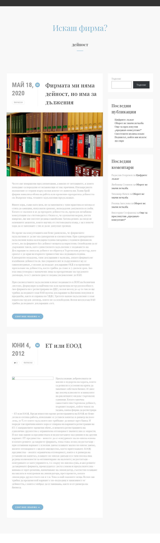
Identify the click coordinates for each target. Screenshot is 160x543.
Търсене (116, 78)
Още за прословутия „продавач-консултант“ (129, 216)
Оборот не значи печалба (129, 123)
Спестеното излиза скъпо (129, 133)
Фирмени (18, 102)
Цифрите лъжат (124, 119)
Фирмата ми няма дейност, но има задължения (71, 93)
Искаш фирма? (80, 28)
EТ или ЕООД (63, 345)
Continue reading (26, 317)
